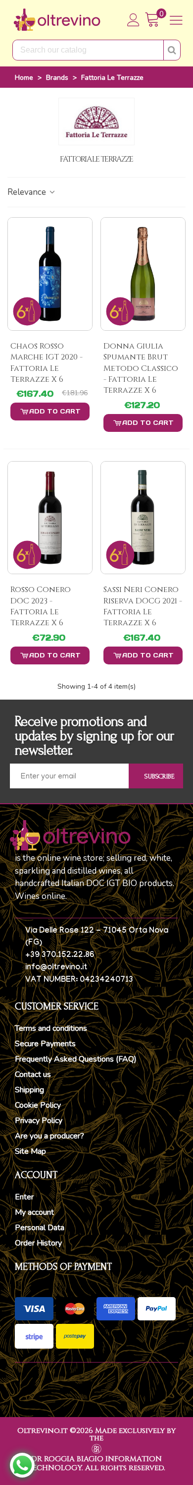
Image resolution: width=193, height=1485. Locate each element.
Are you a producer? (49, 1135)
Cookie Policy (38, 1105)
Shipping (29, 1089)
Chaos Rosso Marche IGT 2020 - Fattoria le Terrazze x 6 (46, 363)
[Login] (133, 19)
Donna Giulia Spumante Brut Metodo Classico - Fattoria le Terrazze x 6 (140, 368)
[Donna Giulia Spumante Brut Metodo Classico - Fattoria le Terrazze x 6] (143, 273)
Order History (38, 1243)
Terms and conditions (51, 1028)
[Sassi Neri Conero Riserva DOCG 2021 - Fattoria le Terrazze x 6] (143, 517)
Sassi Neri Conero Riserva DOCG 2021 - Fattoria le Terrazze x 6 (142, 606)
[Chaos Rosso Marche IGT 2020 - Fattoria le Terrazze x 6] (50, 273)
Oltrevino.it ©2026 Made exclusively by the (96, 1434)
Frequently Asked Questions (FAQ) (76, 1059)
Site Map (30, 1151)
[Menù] (176, 19)
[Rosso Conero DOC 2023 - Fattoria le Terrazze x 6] (50, 517)
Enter (24, 1196)
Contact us (33, 1074)
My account (34, 1212)
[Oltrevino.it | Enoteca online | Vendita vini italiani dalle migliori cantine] (56, 20)
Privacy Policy (38, 1120)
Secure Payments (45, 1043)
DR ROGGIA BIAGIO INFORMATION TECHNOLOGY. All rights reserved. (96, 1463)
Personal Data (39, 1227)
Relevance (27, 192)
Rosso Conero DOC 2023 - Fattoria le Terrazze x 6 (40, 606)
